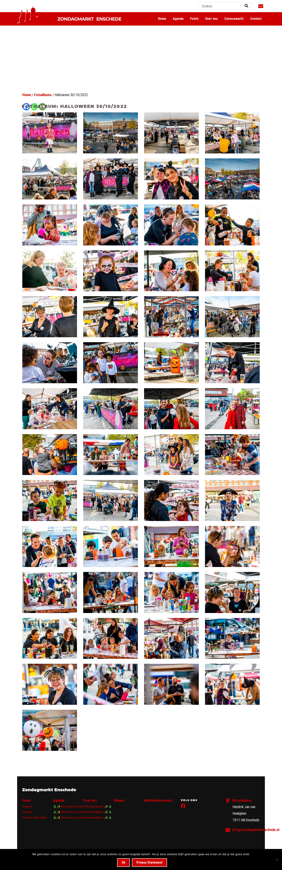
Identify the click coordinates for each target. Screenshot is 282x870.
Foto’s (194, 19)
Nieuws (119, 800)
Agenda (178, 19)
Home (162, 19)
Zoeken (27, 806)
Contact (256, 19)
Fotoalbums (43, 95)
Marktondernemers (158, 800)
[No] (277, 859)
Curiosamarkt (234, 19)
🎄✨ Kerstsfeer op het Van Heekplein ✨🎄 (82, 806)
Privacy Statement (34, 817)
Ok (123, 862)
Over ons (211, 19)
